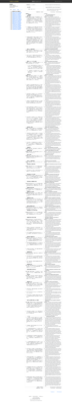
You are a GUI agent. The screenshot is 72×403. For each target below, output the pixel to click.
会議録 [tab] (18, 9)
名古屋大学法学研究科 (35, 396)
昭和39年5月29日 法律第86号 (16, 16)
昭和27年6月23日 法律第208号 (17, 12)
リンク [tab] (21, 9)
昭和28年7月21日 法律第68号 (16, 13)
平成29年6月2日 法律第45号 (16, 29)
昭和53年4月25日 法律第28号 (16, 20)
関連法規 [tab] (14, 9)
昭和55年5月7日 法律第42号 (16, 21)
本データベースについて (58, 1)
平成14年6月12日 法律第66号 (16, 25)
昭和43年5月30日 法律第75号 (16, 17)
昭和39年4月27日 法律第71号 (16, 15)
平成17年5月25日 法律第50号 (16, 27)
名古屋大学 (30, 396)
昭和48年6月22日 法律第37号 (16, 18)
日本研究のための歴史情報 (14, 1)
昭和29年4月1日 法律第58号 (16, 14)
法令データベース (36, 1)
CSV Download (59, 391)
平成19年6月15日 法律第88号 (16, 28)
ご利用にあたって (41, 396)
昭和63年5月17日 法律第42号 (16, 23)
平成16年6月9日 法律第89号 (16, 26)
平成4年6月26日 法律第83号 (16, 24)
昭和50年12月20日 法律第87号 (17, 19)
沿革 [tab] (11, 9)
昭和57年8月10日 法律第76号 (16, 22)
